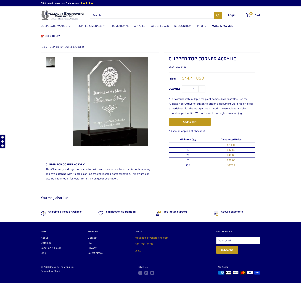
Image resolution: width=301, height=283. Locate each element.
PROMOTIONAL (120, 25)
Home (44, 46)
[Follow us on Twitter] (146, 273)
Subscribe (227, 249)
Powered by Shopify (51, 271)
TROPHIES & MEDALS (89, 25)
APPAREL (139, 25)
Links (138, 250)
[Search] (218, 15)
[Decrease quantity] (185, 89)
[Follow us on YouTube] (152, 273)
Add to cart (189, 121)
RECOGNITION (183, 25)
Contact (92, 237)
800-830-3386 (144, 244)
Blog (43, 252)
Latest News (95, 252)
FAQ (90, 242)
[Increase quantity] (202, 89)
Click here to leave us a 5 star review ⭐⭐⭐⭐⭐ (67, 3)
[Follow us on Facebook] (140, 273)
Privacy (92, 247)
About (44, 237)
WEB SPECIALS (160, 25)
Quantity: (174, 88)
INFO (200, 25)
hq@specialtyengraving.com (151, 237)
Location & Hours (51, 247)
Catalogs (46, 242)
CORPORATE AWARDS (54, 25)
